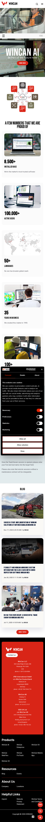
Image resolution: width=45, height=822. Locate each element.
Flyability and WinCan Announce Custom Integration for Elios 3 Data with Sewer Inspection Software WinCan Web (19, 570)
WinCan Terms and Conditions (37, 800)
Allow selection (22, 445)
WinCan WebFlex (5, 754)
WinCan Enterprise (20, 746)
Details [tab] (22, 375)
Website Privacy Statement (20, 801)
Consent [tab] (8, 375)
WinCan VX (36, 745)
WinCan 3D (6, 761)
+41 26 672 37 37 (25, 704)
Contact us (12, 655)
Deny (22, 451)
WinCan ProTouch (20, 754)
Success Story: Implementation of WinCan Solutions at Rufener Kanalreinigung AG (20, 523)
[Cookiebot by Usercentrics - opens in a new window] (28, 369)
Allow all (22, 439)
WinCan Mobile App (37, 754)
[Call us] (40, 811)
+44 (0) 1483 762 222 (24, 725)
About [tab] (37, 375)
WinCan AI (5, 745)
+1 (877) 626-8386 (24, 671)
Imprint (4, 799)
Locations (20, 786)
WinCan (26, 530)
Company (5, 786)
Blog (3, 774)
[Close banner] (42, 369)
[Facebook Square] (34, 817)
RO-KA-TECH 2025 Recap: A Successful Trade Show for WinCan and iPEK (20, 616)
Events (19, 774)
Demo (40, 805)
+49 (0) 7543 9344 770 (24, 689)
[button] (37, 4)
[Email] (40, 817)
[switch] (40, 416)
